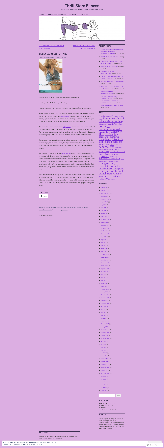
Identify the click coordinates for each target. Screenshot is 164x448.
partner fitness (104, 154)
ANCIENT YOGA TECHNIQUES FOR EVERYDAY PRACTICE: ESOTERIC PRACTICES (112, 52)
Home (42, 14)
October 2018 (104, 266)
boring (103, 126)
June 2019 (103, 242)
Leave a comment (61, 57)
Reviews (56, 207)
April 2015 (104, 388)
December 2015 (105, 364)
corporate (103, 136)
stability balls (104, 161)
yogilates (113, 179)
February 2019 (105, 254)
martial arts (104, 151)
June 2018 (103, 277)
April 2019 (104, 248)
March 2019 (104, 251)
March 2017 (104, 321)
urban (101, 176)
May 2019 (103, 245)
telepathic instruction (110, 166)
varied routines (111, 176)
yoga (107, 178)
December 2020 (105, 190)
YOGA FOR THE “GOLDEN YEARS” (112, 106)
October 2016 (104, 335)
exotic (81, 207)
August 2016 (104, 341)
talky (110, 163)
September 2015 (105, 373)
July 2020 (103, 205)
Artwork (72, 14)
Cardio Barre (104, 131)
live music (115, 149)
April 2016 (104, 353)
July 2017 (103, 309)
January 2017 (104, 327)
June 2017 (103, 312)
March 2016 (104, 356)
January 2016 (104, 361)
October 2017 (104, 300)
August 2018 (104, 271)
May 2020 (103, 210)
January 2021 (104, 187)
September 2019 (105, 234)
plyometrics (104, 156)
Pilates (114, 154)
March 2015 (104, 390)
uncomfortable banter (45, 210)
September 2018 (105, 269)
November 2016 (105, 332)
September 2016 (105, 338)
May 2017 (103, 315)
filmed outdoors (113, 141)
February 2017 (105, 324)
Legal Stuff (84, 14)
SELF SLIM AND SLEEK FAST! (110, 57)
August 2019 (104, 237)
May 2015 (103, 385)
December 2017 (105, 295)
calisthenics (106, 129)
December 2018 (105, 260)
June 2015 (103, 382)
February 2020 (105, 219)
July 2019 (103, 239)
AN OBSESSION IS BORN (56, 14)
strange (86, 207)
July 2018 (103, 274)
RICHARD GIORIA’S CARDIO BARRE (112, 81)
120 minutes (108, 124)
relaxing (113, 156)
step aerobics (113, 161)
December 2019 (105, 225)
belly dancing (65, 116)
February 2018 (105, 289)
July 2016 (103, 344)
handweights (118, 147)
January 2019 (104, 257)
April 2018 (104, 283)
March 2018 (104, 286)
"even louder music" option (108, 116)
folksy (101, 144)
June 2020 (103, 208)
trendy (103, 171)
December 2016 (105, 329)
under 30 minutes (115, 173)
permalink (64, 210)
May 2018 (103, 280)
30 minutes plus (71, 207)
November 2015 (105, 367)
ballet (119, 123)
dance (108, 139)
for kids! (106, 144)
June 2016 (103, 347)
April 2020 (104, 213)
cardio (118, 129)
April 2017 (104, 318)
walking (102, 179)
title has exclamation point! (111, 168)
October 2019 (104, 231)
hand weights (106, 147)
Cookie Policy (39, 444)
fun (112, 144)
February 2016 (105, 359)
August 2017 (104, 306)
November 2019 (105, 228)
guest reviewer (117, 144)
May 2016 (103, 350)
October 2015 (104, 370)
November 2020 (105, 193)
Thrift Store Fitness (82, 5)
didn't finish (117, 139)
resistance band (105, 158)
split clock (116, 158)
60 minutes (115, 121)
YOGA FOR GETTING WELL (109, 66)
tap (114, 164)
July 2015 (103, 379)
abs (78, 207)
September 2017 (105, 303)
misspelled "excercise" (117, 152)
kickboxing (101, 149)
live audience (107, 149)
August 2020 (104, 202)
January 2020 (104, 222)
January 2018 (104, 292)
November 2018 (105, 263)
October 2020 (104, 196)
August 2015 (104, 376)
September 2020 (105, 199)
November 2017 (105, 298)
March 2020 (104, 216)
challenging (111, 134)
